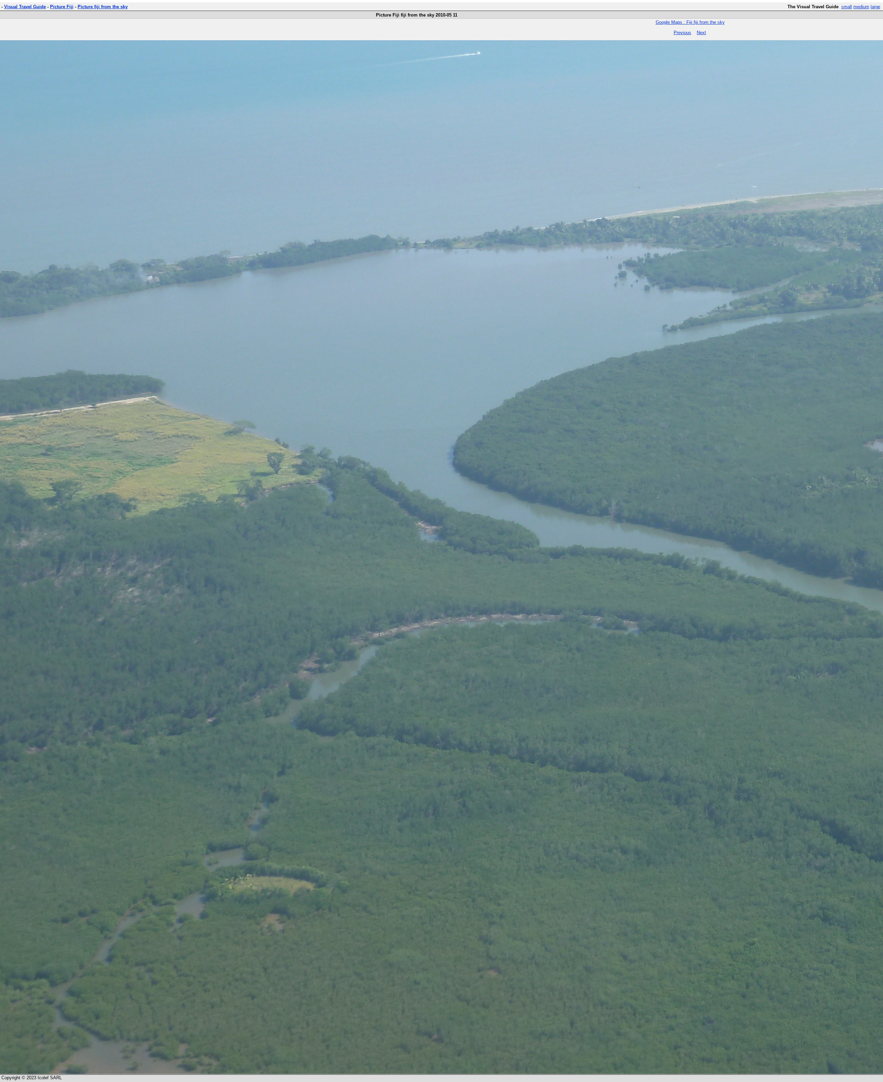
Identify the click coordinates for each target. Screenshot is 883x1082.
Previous (682, 32)
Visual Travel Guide (25, 6)
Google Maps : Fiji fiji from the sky (690, 22)
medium (861, 6)
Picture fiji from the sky (103, 6)
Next (701, 32)
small (846, 6)
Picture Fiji (61, 6)
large (875, 6)
